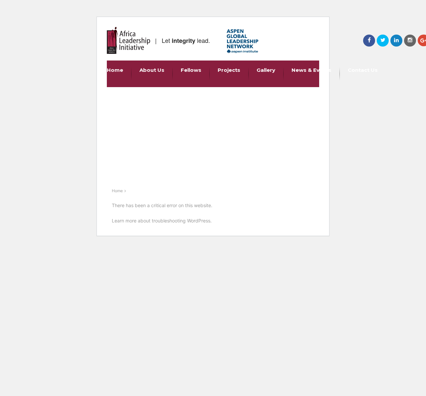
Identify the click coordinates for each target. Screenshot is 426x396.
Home (115, 70)
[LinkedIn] (396, 41)
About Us (151, 70)
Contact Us (363, 70)
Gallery (266, 70)
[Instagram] (410, 41)
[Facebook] (369, 41)
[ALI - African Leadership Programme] (128, 40)
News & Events (311, 70)
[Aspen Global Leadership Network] (242, 41)
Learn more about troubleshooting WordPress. (162, 220)
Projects (229, 70)
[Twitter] (383, 41)
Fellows (191, 70)
